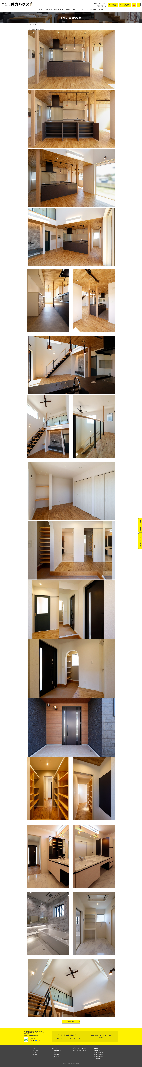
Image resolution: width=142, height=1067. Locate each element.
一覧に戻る (71, 1021)
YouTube (39, 1040)
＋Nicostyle (57, 1054)
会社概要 (96, 1048)
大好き (55, 1052)
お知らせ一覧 (97, 1050)
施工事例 (34, 1052)
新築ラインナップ (56, 1048)
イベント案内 (35, 1050)
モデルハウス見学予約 (99, 1052)
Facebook (36, 1040)
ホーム (33, 1048)
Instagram (31, 1040)
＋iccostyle (56, 1056)
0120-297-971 (100, 3)
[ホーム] (27, 24)
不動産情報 (93, 10)
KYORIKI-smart (57, 1050)
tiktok (33, 1040)
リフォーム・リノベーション (79, 1050)
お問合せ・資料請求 (98, 1054)
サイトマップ (97, 1058)
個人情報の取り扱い (98, 1056)
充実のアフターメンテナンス (79, 1048)
